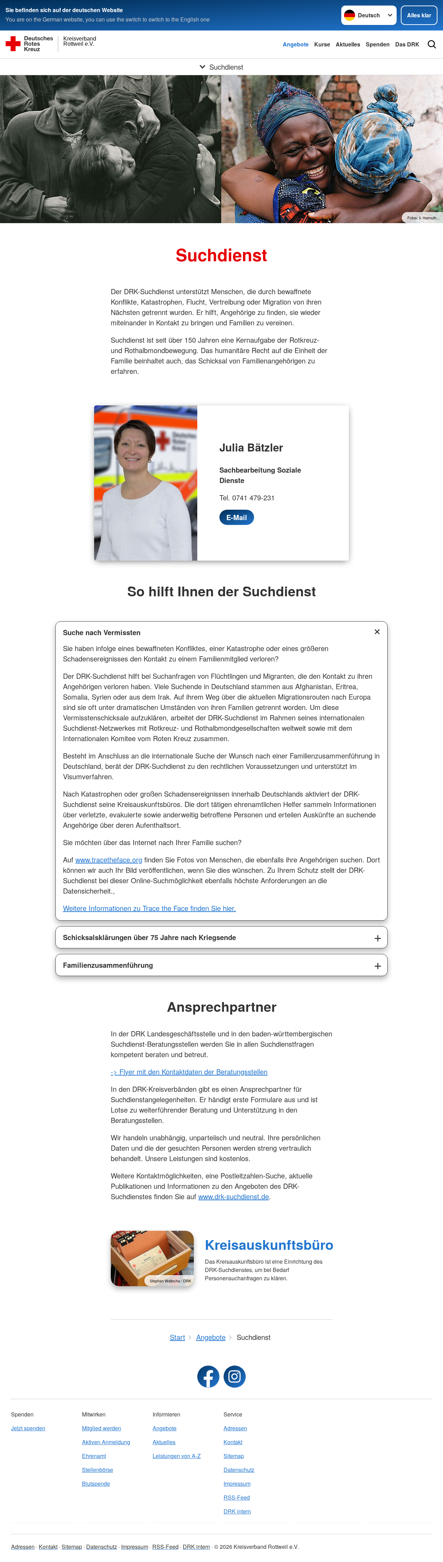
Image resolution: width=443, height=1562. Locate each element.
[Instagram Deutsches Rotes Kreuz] (235, 1377)
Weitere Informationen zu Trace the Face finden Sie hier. (149, 908)
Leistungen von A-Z (177, 1456)
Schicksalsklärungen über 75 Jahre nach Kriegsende (149, 937)
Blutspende (96, 1484)
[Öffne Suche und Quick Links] (431, 44)
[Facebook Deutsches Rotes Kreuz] (208, 1377)
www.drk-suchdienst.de (233, 1196)
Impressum (237, 1484)
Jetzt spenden (28, 1428)
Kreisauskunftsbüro (269, 1244)
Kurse (322, 44)
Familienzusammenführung (108, 965)
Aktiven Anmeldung (106, 1442)
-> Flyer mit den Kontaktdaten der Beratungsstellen (189, 1072)
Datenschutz (239, 1470)
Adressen (235, 1428)
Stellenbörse (97, 1470)
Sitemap (234, 1456)
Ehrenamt (94, 1456)
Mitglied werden (101, 1428)
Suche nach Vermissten (102, 632)
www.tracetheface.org (108, 859)
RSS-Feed (237, 1497)
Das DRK (407, 44)
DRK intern (237, 1511)
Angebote (296, 44)
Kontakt (233, 1442)
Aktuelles (348, 44)
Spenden (378, 44)
